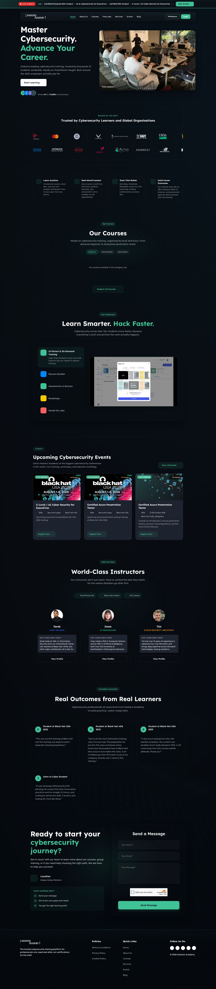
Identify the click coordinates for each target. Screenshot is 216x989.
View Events (183, 4)
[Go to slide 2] (140, 88)
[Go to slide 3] (142, 88)
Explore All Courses (106, 289)
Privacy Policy (98, 953)
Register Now (44, 534)
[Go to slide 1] (138, 88)
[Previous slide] (103, 60)
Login (185, 16)
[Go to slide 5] (146, 88)
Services (119, 16)
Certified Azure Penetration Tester (48, 4)
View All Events (169, 465)
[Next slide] (191, 60)
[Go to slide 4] (144, 88)
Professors (172, 16)
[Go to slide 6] (148, 88)
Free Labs (107, 16)
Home (73, 16)
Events (130, 16)
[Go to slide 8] (152, 88)
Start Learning (32, 82)
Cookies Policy (99, 958)
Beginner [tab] (92, 252)
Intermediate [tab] (107, 252)
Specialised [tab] (123, 252)
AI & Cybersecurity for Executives (146, 4)
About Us (84, 16)
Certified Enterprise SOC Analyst (113, 4)
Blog (139, 16)
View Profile (57, 659)
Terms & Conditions (101, 947)
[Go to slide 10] (155, 88)
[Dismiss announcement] (213, 4)
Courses (95, 16)
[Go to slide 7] (150, 88)
